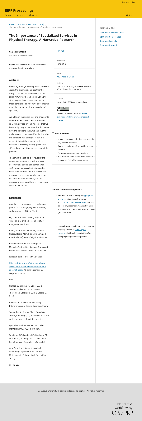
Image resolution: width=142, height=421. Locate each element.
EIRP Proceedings (19, 10)
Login (134, 2)
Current (8, 15)
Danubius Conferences (110, 36)
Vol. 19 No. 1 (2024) (36, 24)
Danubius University (109, 45)
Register (125, 2)
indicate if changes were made (74, 202)
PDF (62, 51)
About (32, 15)
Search (131, 15)
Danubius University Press (112, 32)
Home (11, 24)
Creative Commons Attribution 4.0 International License (73, 117)
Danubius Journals (108, 41)
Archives (21, 15)
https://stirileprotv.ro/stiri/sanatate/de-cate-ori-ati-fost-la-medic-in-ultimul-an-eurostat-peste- (27, 266)
